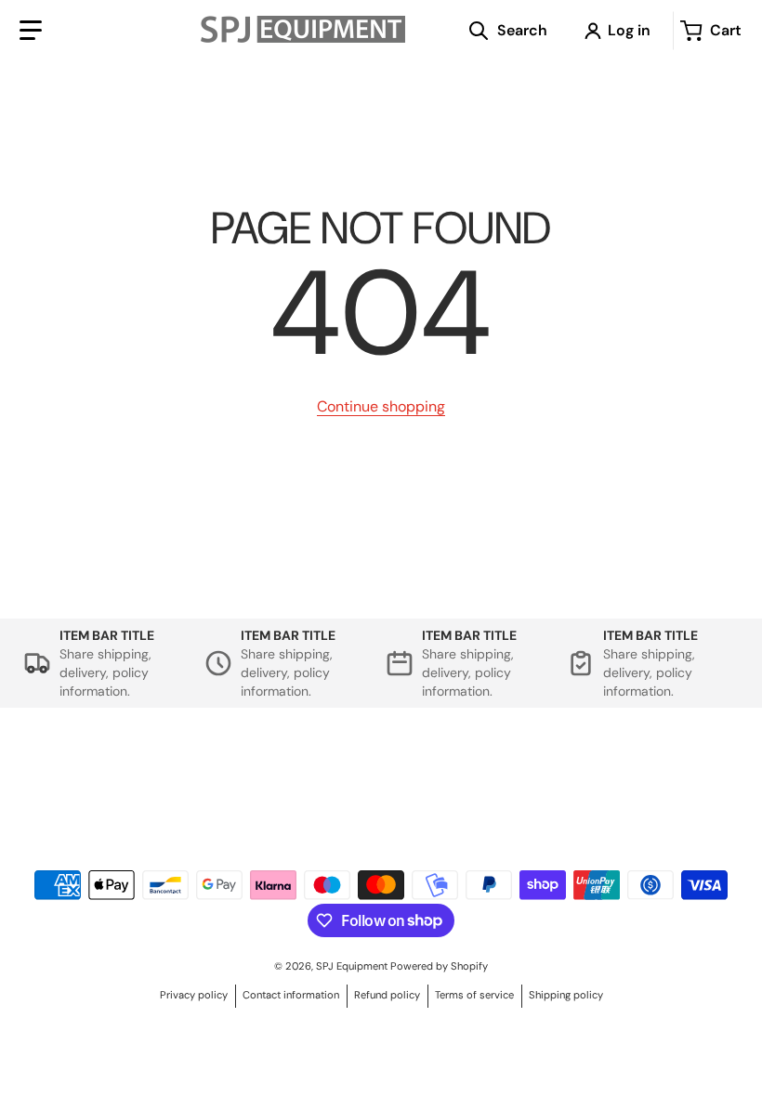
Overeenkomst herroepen (98, 792)
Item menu (475, 772)
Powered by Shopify (439, 965)
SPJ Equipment (353, 965)
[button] (30, 30)
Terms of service (474, 994)
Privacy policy (194, 994)
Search (98, 772)
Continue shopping (381, 406)
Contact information (291, 994)
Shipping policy (566, 994)
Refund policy (387, 994)
